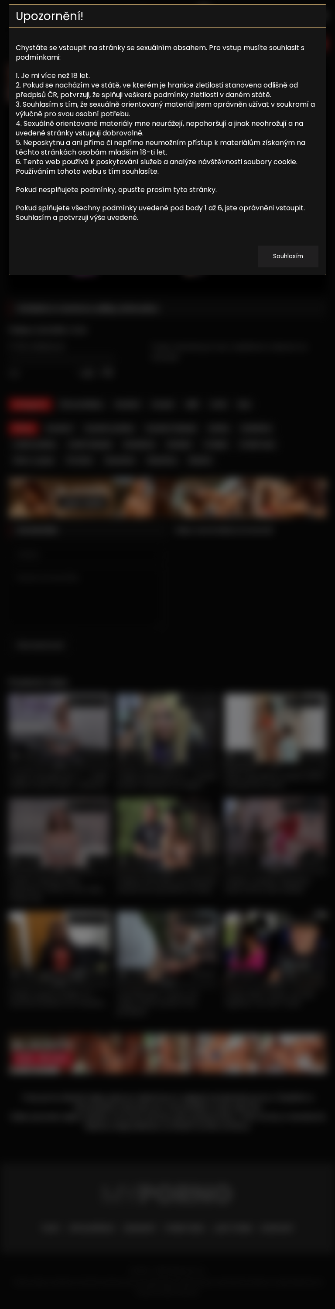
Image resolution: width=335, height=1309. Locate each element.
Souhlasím (288, 256)
